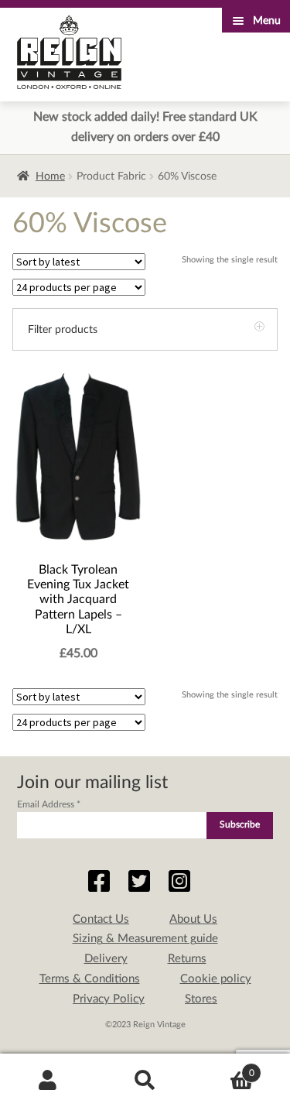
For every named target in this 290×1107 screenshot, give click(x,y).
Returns (187, 959)
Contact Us (101, 919)
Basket (223, 1067)
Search (145, 1080)
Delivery (106, 959)
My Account (48, 1080)
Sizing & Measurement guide (145, 938)
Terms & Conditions (89, 979)
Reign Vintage (69, 52)
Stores (201, 999)
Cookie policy (215, 979)
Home (50, 176)
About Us (193, 919)
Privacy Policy (109, 999)
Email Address (48, 804)
